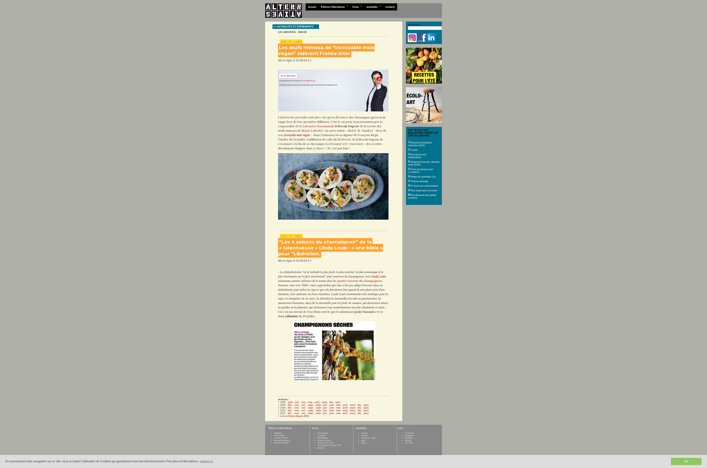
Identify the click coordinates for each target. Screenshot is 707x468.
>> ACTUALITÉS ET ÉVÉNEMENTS (293, 26)
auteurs (321, 448)
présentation (279, 435)
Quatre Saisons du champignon (359, 281)
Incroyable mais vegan (297, 135)
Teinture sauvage (419, 181)
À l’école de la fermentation (424, 186)
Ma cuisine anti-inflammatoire (417, 156)
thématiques (323, 438)
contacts (390, 7)
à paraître (322, 435)
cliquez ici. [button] (207, 461)
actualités (370, 6)
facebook (409, 438)
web (363, 440)
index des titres (324, 440)
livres (354, 6)
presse (364, 435)
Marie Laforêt (311, 130)
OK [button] (686, 461)
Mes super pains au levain (423, 190)
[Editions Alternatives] (285, 10)
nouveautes (323, 433)
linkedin (408, 440)
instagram (409, 435)
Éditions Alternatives (332, 6)
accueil (312, 7)
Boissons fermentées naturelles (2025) (420, 144)
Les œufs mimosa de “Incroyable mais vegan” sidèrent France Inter (326, 50)
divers (364, 443)
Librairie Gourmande (318, 126)
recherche (409, 433)
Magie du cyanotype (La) (423, 176)
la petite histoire (281, 438)
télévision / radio (368, 438)
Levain (414, 150)
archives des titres (326, 443)
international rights (282, 440)
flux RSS (409, 443)
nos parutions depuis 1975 (329, 445)
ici (344, 144)
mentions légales (281, 443)
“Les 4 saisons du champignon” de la (325, 242)
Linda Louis (378, 276)
